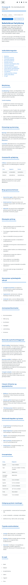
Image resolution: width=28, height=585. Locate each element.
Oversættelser (7, 71)
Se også (6, 76)
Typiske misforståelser (9, 74)
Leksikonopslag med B (18, 14)
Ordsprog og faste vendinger (10, 73)
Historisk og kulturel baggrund (11, 67)
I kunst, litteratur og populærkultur (11, 68)
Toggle (3, 2)
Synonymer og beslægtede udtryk (11, 63)
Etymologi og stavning (9, 57)
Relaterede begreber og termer (11, 70)
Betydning (6, 56)
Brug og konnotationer (9, 60)
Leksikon (10, 14)
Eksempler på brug (8, 62)
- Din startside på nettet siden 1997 (13, 8)
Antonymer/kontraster (9, 65)
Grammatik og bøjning (9, 59)
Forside (5, 14)
